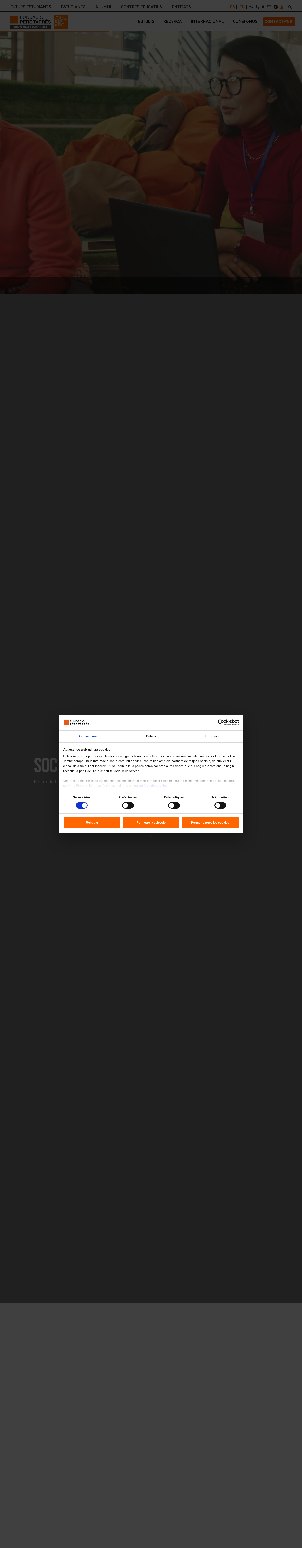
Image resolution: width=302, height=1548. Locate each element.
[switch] (128, 805)
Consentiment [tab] (89, 736)
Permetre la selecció (151, 822)
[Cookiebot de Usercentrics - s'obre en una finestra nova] (221, 722)
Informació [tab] (212, 736)
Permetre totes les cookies (210, 822)
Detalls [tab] (151, 736)
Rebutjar (92, 822)
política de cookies (153, 785)
